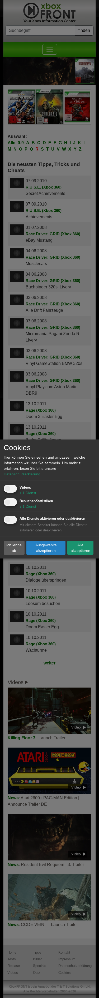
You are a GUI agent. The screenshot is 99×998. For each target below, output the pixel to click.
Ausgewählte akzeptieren (46, 547)
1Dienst (28, 493)
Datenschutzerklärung (22, 474)
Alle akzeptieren (80, 547)
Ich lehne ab (14, 547)
